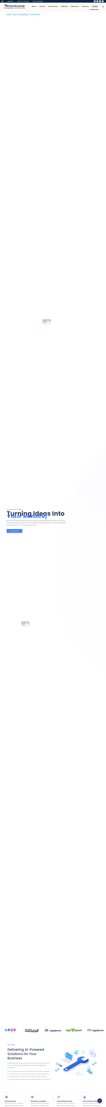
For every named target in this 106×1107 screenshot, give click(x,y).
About (34, 6)
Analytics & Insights (38, 1101)
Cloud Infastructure (64, 1101)
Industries (64, 6)
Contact (95, 6)
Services (42, 6)
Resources (85, 6)
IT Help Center (94, 9)
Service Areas (52, 6)
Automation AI (10, 1101)
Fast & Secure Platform (92, 1101)
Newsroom (74, 6)
